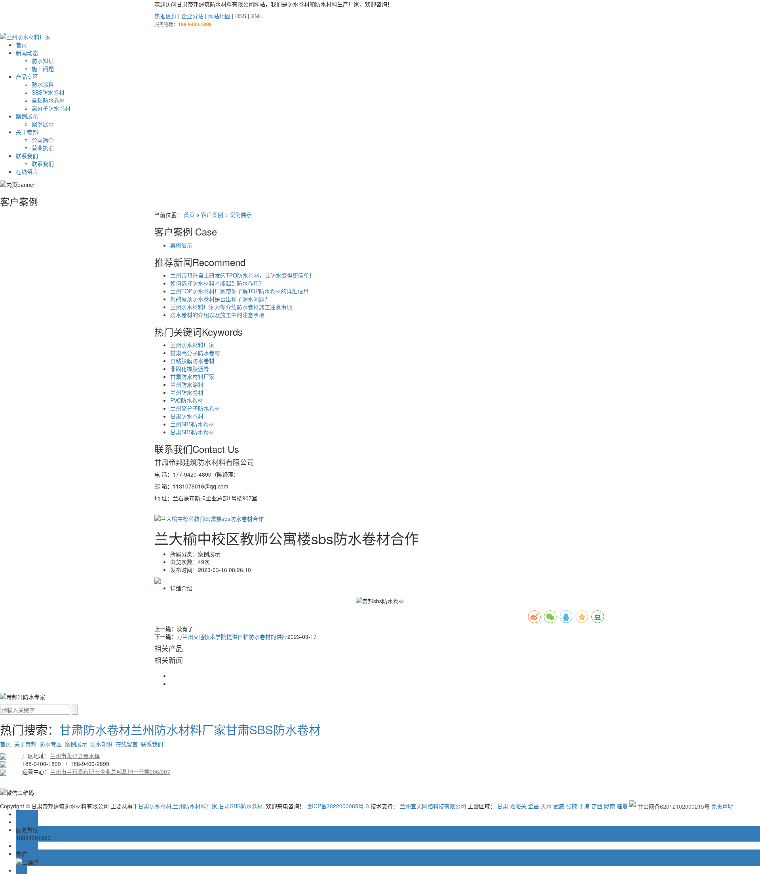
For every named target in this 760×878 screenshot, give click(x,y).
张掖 (571, 806)
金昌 (533, 806)
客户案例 (212, 215)
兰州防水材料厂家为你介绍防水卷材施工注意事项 (231, 307)
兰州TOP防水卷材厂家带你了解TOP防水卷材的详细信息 (239, 291)
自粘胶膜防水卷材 (192, 361)
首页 (21, 45)
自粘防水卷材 (48, 100)
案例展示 (27, 116)
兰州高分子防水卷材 (195, 408)
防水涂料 (43, 84)
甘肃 (502, 806)
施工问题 (43, 68)
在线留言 (27, 171)
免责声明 (722, 806)
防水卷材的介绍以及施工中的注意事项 (217, 315)
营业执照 (43, 148)
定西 (596, 806)
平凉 (584, 806)
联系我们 (27, 156)
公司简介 (43, 140)
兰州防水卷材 (186, 392)
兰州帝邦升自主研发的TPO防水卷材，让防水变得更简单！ (242, 275)
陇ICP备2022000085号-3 (337, 806)
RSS (240, 16)
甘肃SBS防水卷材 (192, 432)
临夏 (622, 806)
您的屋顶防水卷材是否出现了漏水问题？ (220, 299)
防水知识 (43, 61)
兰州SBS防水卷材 (192, 424)
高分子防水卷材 (51, 108)
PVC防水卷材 (186, 400)
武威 (558, 806)
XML (256, 16)
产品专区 (27, 76)
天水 (546, 806)
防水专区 (51, 744)
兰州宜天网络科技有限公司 (433, 806)
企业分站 (192, 16)
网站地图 (219, 16)
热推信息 (165, 16)
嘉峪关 (518, 806)
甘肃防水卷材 (186, 416)
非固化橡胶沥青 (189, 368)
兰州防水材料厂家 (192, 345)
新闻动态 (27, 53)
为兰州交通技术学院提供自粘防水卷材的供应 (232, 636)
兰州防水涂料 (186, 384)
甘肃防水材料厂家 (192, 376)
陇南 (609, 806)
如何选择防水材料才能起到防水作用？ (217, 283)
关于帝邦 (27, 132)
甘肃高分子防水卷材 (195, 353)
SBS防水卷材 (48, 92)
